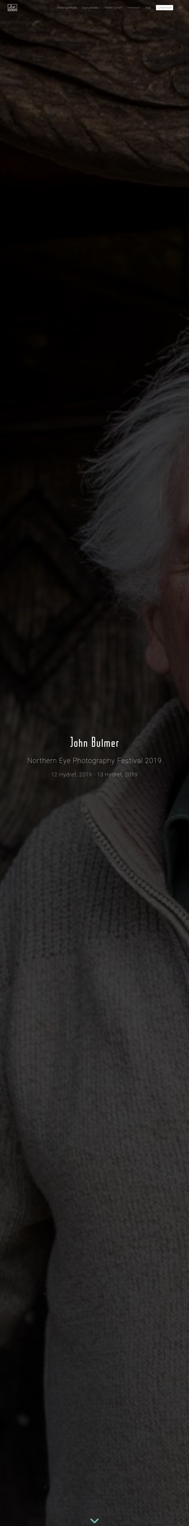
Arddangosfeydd (67, 7)
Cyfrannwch (164, 7)
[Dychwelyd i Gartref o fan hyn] (12, 7)
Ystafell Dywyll (113, 7)
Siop (148, 7)
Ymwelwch (133, 7)
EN (180, 7)
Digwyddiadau (90, 7)
